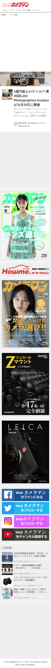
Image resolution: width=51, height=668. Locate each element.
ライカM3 (14, 80)
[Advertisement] (25, 43)
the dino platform (28, 665)
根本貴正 (22, 123)
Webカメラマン (38, 123)
